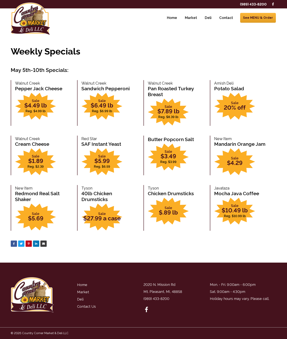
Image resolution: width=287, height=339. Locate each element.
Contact (226, 18)
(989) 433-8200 (253, 4)
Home (172, 18)
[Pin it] (29, 244)
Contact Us (86, 306)
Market (191, 18)
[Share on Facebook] (14, 244)
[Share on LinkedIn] (36, 244)
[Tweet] (21, 244)
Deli (208, 18)
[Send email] (43, 244)
